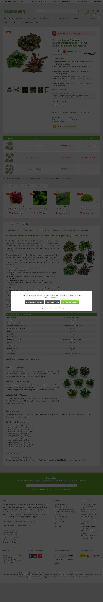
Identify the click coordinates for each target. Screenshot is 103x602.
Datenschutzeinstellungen (34, 302)
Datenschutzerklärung (57, 308)
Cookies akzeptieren (52, 302)
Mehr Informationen (51, 297)
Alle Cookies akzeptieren (69, 302)
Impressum (44, 308)
